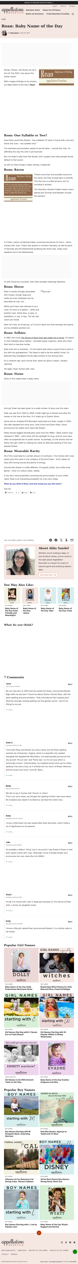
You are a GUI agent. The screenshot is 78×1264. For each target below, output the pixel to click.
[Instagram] (62, 1242)
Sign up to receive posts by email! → (39, 2)
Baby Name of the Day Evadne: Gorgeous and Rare (55, 1081)
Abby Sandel (14, 33)
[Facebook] (70, 1242)
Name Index (22, 1250)
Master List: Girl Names (51, 10)
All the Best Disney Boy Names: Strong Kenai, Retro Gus (55, 1180)
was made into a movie (42, 338)
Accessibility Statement (55, 1261)
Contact (63, 6)
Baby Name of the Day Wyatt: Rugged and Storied (54, 1225)
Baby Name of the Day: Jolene (29, 610)
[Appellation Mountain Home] (13, 10)
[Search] (73, 14)
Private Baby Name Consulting (58, 14)
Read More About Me (48, 575)
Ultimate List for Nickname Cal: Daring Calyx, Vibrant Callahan (19, 1180)
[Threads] (66, 1242)
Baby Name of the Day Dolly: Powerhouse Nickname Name (18, 988)
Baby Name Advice (33, 10)
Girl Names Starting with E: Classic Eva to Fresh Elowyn (21, 1033)
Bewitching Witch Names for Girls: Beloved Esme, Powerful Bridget (56, 988)
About (55, 6)
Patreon (72, 6)
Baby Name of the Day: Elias (47, 609)
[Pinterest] (74, 1242)
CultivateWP (73, 1261)
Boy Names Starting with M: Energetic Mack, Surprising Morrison (18, 1133)
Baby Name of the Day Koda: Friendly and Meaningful (11, 611)
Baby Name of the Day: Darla (65, 609)
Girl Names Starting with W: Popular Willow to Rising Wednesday (53, 1034)
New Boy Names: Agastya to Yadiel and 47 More (54, 1132)
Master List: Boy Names (35, 14)
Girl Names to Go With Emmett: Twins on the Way (19, 1081)
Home (4, 19)
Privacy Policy (44, 1261)
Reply (70, 684)
